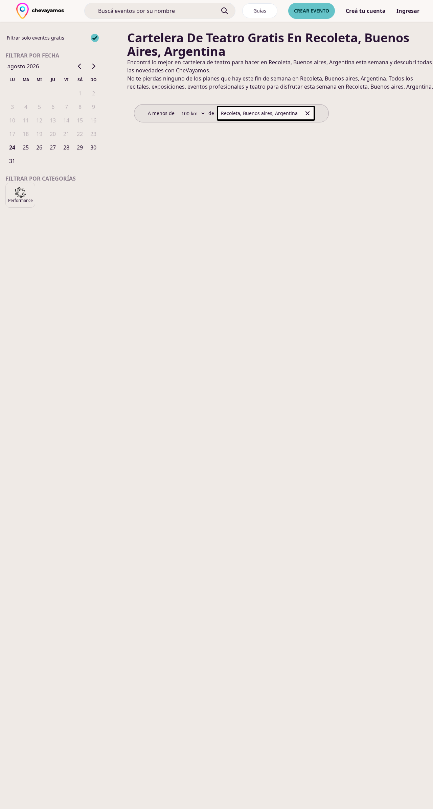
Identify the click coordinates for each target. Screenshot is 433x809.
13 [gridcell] (53, 120)
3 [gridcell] (12, 107)
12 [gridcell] (39, 120)
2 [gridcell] (93, 93)
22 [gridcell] (80, 134)
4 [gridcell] (25, 107)
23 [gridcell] (93, 134)
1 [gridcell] (80, 93)
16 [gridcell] (93, 120)
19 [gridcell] (39, 134)
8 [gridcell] (80, 107)
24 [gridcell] (12, 147)
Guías (259, 10)
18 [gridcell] (26, 134)
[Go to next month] (93, 66)
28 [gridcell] (66, 147)
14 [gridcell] (66, 120)
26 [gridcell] (39, 147)
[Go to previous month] (80, 66)
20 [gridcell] (53, 134)
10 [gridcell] (12, 120)
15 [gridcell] (80, 120)
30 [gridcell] (93, 147)
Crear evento (311, 10)
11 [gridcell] (26, 120)
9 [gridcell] (93, 107)
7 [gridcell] (66, 107)
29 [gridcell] (80, 147)
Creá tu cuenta (366, 11)
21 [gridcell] (66, 134)
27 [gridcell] (53, 147)
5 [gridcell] (39, 107)
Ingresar (407, 11)
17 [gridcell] (12, 134)
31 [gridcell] (12, 161)
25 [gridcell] (26, 147)
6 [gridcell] (52, 107)
